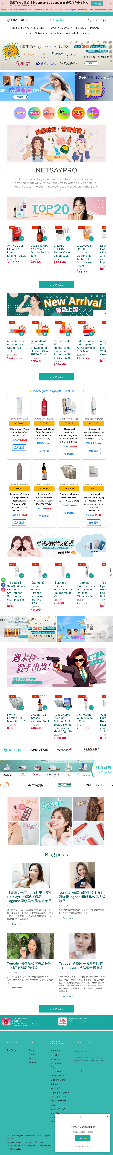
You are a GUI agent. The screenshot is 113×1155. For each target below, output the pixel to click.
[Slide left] (96, 218)
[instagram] (3, 589)
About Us (34, 1050)
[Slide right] (103, 218)
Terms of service (16, 1145)
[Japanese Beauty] (49, 113)
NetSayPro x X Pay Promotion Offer (58, 1100)
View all (56, 284)
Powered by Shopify (15, 1142)
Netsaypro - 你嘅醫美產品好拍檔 (27, 1135)
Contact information (34, 1142)
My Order (12, 1050)
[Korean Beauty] (63, 113)
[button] (89, 20)
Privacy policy (32, 1145)
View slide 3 (60, 95)
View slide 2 (52, 95)
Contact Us (35, 1054)
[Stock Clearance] (78, 113)
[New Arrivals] (20, 113)
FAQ (31, 1058)
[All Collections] (93, 113)
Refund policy (15, 1149)
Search (32, 1062)
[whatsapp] (3, 580)
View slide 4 (69, 95)
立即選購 (90, 3)
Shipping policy (46, 1145)
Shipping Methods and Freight (57, 1063)
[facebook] (3, 584)
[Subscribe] (104, 1051)
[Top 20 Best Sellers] (34, 113)
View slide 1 (43, 95)
